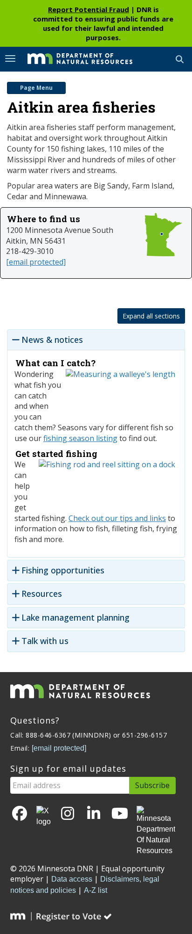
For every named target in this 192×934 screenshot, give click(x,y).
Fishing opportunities (62, 570)
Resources (41, 593)
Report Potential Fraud (88, 9)
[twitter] (43, 816)
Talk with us (45, 641)
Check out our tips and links (117, 518)
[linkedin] (93, 814)
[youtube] (119, 814)
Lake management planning (75, 617)
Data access (71, 879)
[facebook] (19, 814)
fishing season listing (80, 438)
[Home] (73, 58)
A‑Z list (95, 890)
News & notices (52, 339)
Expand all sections (151, 315)
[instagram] (67, 814)
